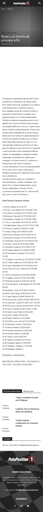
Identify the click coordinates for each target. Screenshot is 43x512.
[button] (39, 3)
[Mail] (21, 506)
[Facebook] (15, 506)
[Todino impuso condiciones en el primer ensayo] (8, 423)
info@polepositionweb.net (27, 490)
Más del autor (28, 391)
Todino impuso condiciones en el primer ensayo (27, 423)
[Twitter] (28, 506)
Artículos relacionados (12, 391)
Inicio (3, 9)
